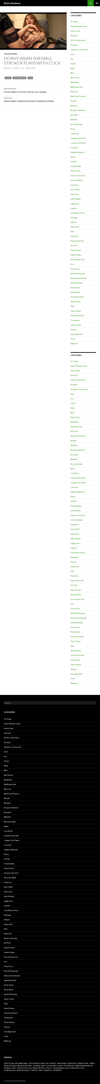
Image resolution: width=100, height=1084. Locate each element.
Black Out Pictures (78, 96)
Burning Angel (76, 124)
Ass (72, 59)
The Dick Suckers (77, 315)
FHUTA (74, 161)
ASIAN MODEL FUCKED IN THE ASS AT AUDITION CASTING (29, 99)
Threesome (75, 320)
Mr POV (74, 245)
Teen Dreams (76, 311)
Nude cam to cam (24, 1068)
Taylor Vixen (76, 301)
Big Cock (74, 91)
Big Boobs (75, 82)
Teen (72, 306)
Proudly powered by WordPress (15, 1081)
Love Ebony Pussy (78, 213)
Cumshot (74, 147)
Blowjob (74, 105)
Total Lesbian (76, 325)
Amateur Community (79, 49)
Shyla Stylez (75, 292)
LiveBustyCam (9, 1070)
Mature (74, 222)
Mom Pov (74, 236)
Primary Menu (97, 3)
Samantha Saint (77, 283)
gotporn (32, 68)
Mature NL (75, 227)
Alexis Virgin (83, 1063)
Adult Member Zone (79, 26)
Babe (73, 68)
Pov (72, 264)
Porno (49, 1068)
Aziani (73, 63)
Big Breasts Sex (77, 87)
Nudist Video (76, 255)
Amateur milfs (39, 1065)
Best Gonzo (75, 77)
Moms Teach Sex (77, 241)
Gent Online (75, 171)
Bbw (72, 73)
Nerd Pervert (76, 250)
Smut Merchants (77, 297)
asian (8, 78)
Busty (73, 129)
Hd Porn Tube (36, 1070)
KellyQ (53, 1063)
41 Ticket (74, 21)
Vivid (73, 339)
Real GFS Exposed (78, 273)
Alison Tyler (75, 31)
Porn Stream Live (77, 259)
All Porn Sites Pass (78, 40)
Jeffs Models (76, 199)
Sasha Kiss (72, 1063)
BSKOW (74, 119)
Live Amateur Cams (54, 1065)
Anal (72, 54)
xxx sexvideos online (61, 1068)
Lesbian (74, 208)
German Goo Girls (78, 175)
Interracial (75, 194)
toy (30, 78)
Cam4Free (75, 133)
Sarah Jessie (75, 287)
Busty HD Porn (39, 1068)
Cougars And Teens (78, 143)
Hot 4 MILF (75, 189)
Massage (74, 217)
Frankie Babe (76, 166)
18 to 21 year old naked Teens (16, 1063)
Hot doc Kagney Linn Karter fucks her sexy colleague (25, 90)
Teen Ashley (62, 1063)
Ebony (73, 157)
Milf (72, 231)
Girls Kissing (34, 1063)
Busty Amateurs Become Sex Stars (18, 1065)
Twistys (74, 329)
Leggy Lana (75, 203)
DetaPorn (48, 1070)
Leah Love (45, 1063)
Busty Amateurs (12, 3)
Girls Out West (77, 180)
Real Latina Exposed (79, 278)
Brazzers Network (78, 110)
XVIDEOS (57, 1070)
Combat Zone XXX (78, 138)
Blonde (73, 101)
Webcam (74, 343)
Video (8, 68)
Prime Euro (75, 269)
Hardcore (74, 185)
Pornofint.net (69, 1065)
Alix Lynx (74, 35)
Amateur (74, 45)
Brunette (74, 115)
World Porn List (77, 1068)
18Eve (92, 1063)
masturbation (19, 78)
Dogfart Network (78, 152)
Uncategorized (10, 54)
